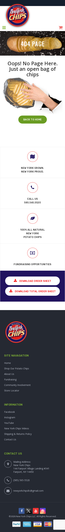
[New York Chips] (17, 15)
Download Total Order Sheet (35, 291)
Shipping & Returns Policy (18, 433)
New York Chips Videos (16, 428)
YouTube (9, 422)
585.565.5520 (32, 202)
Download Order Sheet (35, 281)
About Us (9, 374)
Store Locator (11, 390)
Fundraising (10, 379)
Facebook (9, 411)
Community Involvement (17, 385)
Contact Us (10, 439)
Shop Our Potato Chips (16, 368)
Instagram (9, 417)
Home (7, 363)
